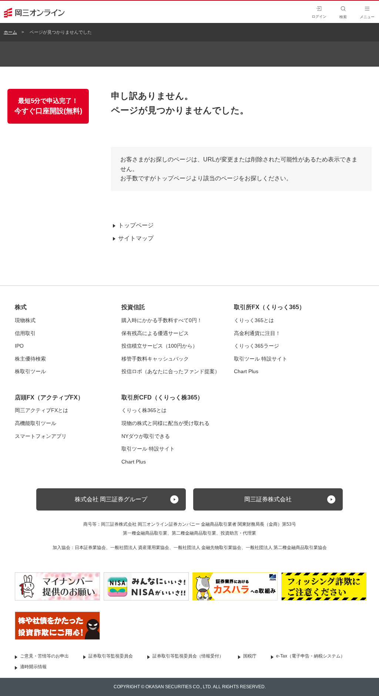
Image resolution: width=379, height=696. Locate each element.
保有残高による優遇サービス (155, 333)
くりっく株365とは (144, 410)
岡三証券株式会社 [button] (268, 499)
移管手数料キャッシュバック (155, 359)
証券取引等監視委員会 (110, 656)
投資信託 (133, 307)
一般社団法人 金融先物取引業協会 (207, 547)
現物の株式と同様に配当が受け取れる (165, 423)
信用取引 (25, 333)
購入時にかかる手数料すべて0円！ (161, 320)
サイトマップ (136, 238)
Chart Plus (246, 371)
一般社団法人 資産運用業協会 (139, 547)
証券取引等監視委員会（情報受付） (188, 656)
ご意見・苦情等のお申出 (44, 656)
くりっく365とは (254, 320)
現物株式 (25, 320)
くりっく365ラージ (256, 346)
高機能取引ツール (35, 423)
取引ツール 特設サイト (260, 359)
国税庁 (249, 656)
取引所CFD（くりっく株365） (162, 397)
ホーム (10, 32)
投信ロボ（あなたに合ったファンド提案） (170, 371)
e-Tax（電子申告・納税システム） (310, 656)
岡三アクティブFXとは (41, 410)
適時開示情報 (33, 666)
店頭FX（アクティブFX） (49, 397)
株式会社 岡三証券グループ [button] (111, 499)
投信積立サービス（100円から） (159, 346)
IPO (19, 346)
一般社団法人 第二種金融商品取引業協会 (286, 547)
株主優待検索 (30, 359)
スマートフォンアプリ (41, 436)
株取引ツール (30, 371)
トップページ (136, 225)
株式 (21, 307)
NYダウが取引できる (145, 436)
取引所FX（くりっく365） (269, 307)
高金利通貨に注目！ (257, 333)
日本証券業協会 (90, 547)
